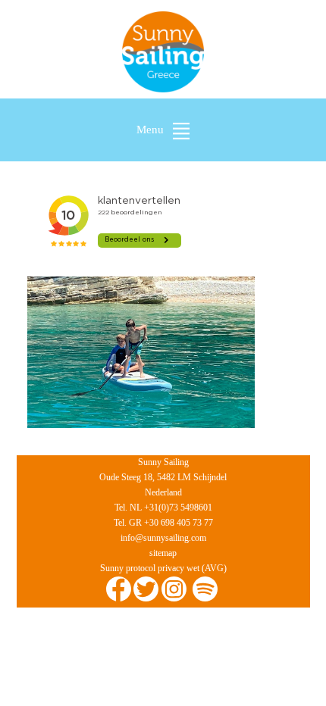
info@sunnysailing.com (163, 538)
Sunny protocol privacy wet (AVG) (163, 568)
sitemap (163, 553)
